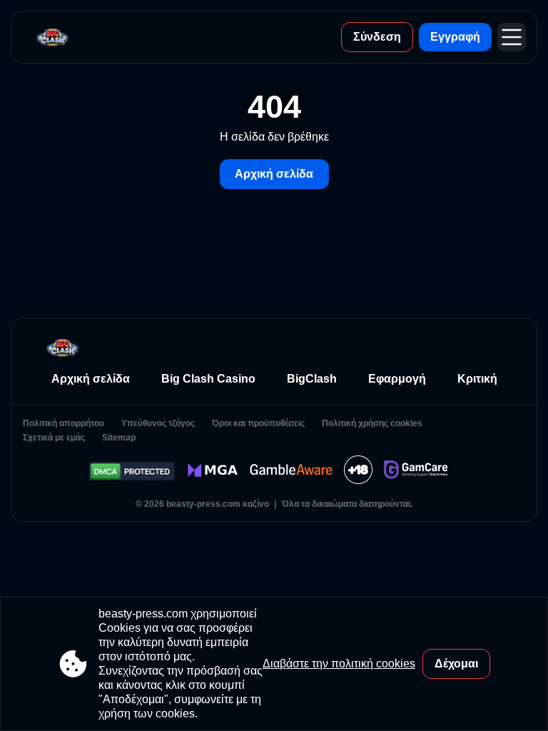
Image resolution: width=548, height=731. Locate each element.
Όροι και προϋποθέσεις (258, 423)
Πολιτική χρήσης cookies (372, 423)
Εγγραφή (455, 37)
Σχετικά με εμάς (54, 438)
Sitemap (119, 438)
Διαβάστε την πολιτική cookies (339, 663)
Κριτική (477, 379)
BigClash (312, 379)
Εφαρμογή (397, 379)
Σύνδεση (377, 37)
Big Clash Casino (208, 379)
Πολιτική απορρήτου (63, 423)
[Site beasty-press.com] (53, 37)
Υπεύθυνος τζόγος (158, 423)
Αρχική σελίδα (274, 174)
